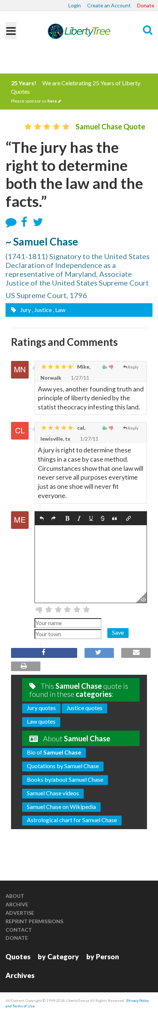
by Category (58, 956)
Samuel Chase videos (53, 792)
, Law (59, 309)
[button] (41, 518)
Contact (19, 930)
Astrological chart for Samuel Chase (72, 819)
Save (118, 632)
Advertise (20, 913)
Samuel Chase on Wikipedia (61, 806)
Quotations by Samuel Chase (63, 765)
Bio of (54, 752)
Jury (25, 309)
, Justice (42, 309)
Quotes (18, 956)
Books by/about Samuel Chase (65, 779)
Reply (133, 367)
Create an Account (109, 5)
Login (74, 5)
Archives (20, 975)
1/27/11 (79, 378)
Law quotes (41, 721)
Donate (145, 5)
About (15, 896)
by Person (102, 956)
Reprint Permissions (34, 921)
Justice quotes (85, 707)
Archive (17, 904)
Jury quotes (41, 707)
